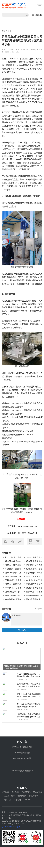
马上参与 (22, 629)
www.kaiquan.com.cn (27, 525)
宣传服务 (5, 791)
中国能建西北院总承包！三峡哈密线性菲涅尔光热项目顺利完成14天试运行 (29, 676)
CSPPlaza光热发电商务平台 (22, 770)
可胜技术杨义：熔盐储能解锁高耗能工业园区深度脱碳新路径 (21, 667)
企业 (9, 31)
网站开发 (7, 799)
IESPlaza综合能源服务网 (22, 747)
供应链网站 (26, 791)
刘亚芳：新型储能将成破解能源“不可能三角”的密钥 (29, 705)
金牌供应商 (22, 795)
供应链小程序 (9, 795)
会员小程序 (37, 791)
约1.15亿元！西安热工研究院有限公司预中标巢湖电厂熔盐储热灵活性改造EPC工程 (29, 696)
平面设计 (17, 799)
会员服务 (15, 791)
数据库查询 (33, 795)
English (27, 799)
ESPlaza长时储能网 (22, 752)
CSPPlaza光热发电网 (22, 758)
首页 (3, 31)
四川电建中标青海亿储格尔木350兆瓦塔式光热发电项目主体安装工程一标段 (29, 686)
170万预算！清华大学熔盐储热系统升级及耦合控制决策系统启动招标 (29, 716)
